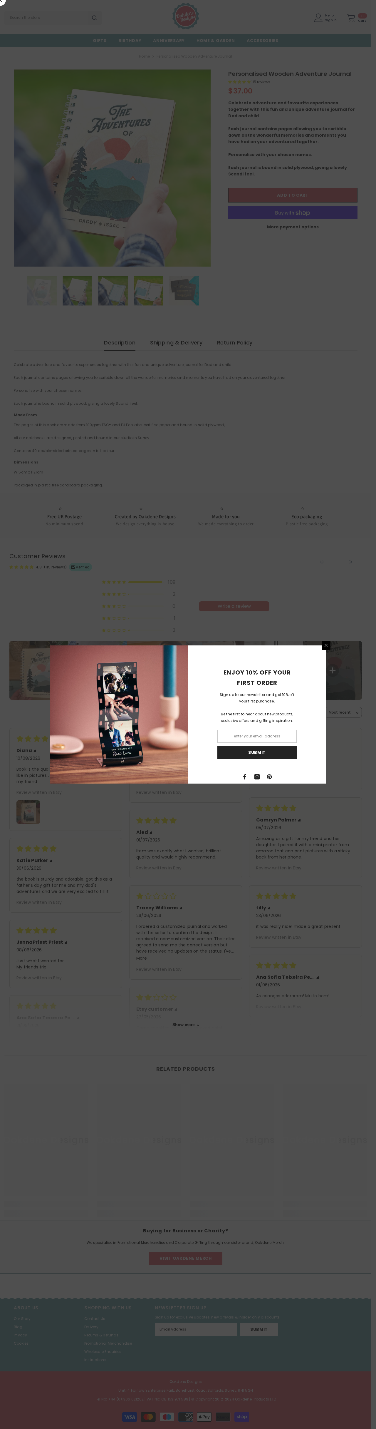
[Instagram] (257, 777)
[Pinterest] (269, 777)
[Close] (326, 645)
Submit (257, 752)
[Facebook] (245, 777)
